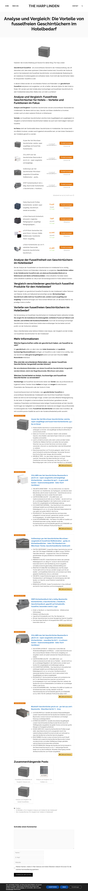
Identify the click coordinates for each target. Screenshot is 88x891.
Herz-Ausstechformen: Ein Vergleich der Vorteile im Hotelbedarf (34, 812)
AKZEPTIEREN (53, 887)
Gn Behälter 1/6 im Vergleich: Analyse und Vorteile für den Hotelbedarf (36, 810)
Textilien (18, 808)
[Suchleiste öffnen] (82, 6)
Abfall (64, 887)
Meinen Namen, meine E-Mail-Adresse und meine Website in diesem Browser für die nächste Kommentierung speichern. (43, 868)
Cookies (22, 888)
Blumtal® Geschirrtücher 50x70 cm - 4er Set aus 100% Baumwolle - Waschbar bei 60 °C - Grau (51, 708)
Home (7, 6)
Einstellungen (9, 889)
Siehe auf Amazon (66, 465)
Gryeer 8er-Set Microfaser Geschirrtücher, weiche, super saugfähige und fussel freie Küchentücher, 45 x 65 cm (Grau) (51, 421)
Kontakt (75, 6)
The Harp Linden (44, 6)
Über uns (15, 6)
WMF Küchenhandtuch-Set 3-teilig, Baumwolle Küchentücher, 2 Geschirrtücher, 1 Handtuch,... (33, 185)
